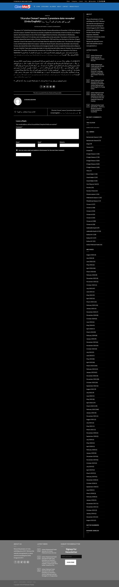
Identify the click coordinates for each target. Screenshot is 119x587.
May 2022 (89, 399)
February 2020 (90, 449)
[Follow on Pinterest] (27, 562)
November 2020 (91, 433)
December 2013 (91, 517)
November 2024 (91, 315)
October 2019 (90, 463)
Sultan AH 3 (89, 241)
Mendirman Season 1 (92, 201)
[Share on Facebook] (41, 86)
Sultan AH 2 (89, 238)
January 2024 (90, 339)
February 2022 (90, 409)
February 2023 (90, 369)
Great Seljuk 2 (90, 177)
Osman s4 (89, 214)
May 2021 (89, 426)
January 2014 (90, 513)
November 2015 (91, 507)
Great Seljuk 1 (90, 174)
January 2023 (90, 372)
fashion (92, 127)
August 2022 (90, 389)
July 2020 (89, 439)
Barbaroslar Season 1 (92, 137)
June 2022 (89, 396)
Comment (19, 127)
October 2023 (90, 349)
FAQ (86, 1)
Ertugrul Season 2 (91, 157)
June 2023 (89, 355)
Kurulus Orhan (90, 191)
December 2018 (91, 480)
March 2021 (90, 429)
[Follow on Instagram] (99, 1)
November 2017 (91, 503)
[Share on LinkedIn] (53, 86)
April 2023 (89, 362)
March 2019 (90, 473)
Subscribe (70, 562)
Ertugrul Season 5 (91, 167)
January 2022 (90, 413)
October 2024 (90, 318)
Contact (81, 1)
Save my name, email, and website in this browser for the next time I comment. (41, 150)
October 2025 (90, 285)
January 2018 (90, 500)
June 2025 (89, 291)
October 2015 (90, 510)
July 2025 (89, 288)
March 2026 (90, 271)
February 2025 (90, 305)
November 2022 (91, 379)
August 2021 (90, 419)
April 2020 (89, 446)
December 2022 (91, 376)
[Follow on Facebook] (97, 1)
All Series (53, 6)
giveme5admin (56, 26)
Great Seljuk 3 (90, 181)
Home (38, 6)
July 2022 (89, 392)
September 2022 (91, 386)
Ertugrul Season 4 (91, 164)
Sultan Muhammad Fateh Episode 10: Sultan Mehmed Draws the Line (97, 58)
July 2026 (89, 258)
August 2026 (90, 255)
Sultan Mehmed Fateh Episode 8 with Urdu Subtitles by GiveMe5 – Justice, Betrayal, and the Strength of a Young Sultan (98, 84)
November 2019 (91, 460)
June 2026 (89, 261)
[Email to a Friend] (47, 86)
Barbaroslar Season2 (92, 140)
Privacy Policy (74, 6)
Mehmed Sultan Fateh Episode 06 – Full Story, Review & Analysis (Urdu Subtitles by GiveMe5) (98, 108)
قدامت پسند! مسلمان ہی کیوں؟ (26, 112)
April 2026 (89, 268)
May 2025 (89, 295)
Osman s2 (89, 207)
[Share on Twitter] (44, 86)
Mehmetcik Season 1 (92, 197)
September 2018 (91, 486)
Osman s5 (89, 217)
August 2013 (90, 520)
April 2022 (89, 402)
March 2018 (90, 493)
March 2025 (90, 302)
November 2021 (91, 416)
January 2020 (90, 453)
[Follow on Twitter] (101, 1)
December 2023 (91, 342)
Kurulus (47, 15)
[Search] (34, 6)
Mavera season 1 (91, 194)
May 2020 (89, 443)
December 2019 (91, 456)
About (68, 1)
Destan (88, 147)
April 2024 (89, 329)
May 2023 (89, 359)
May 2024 (89, 325)
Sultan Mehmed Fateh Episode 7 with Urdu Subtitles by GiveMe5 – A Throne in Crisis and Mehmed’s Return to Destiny (98, 97)
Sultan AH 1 (89, 234)
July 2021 (89, 423)
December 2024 (91, 312)
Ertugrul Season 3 (91, 160)
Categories (74, 1)
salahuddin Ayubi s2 (92, 231)
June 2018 (89, 490)
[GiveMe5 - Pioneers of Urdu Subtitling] (22, 6)
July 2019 (89, 466)
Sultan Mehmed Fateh (92, 244)
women (97, 127)
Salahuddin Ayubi (91, 228)
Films (88, 170)
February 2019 (90, 476)
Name (18, 142)
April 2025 (89, 298)
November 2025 (91, 281)
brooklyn (88, 127)
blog (87, 144)
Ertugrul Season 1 (91, 154)
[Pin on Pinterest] (50, 86)
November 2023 (91, 345)
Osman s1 (89, 204)
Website (62, 142)
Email (40, 142)
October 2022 (90, 382)
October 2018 (90, 483)
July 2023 (89, 352)
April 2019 (89, 470)
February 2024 (90, 335)
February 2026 (90, 275)
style (95, 127)
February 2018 (90, 496)
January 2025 (90, 308)
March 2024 (90, 332)
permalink (58, 93)
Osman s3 (89, 211)
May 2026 (89, 265)
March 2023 (90, 365)
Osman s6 (89, 221)
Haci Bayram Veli (91, 184)
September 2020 (91, 436)
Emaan (88, 150)
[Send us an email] (102, 1)
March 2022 (90, 406)
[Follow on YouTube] (104, 1)
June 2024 (89, 322)
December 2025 (91, 278)
